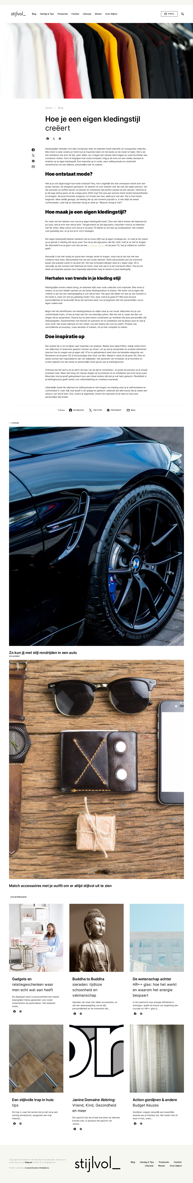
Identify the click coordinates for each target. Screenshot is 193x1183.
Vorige (15, 423)
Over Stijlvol (176, 1165)
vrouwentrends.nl (32, 1168)
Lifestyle (149, 1165)
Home (48, 107)
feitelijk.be (44, 1168)
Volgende (14, 656)
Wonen (161, 1165)
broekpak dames (96, 245)
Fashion (178, 1162)
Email (171, 14)
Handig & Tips (147, 1162)
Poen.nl (28, 1162)
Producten (164, 1162)
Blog (60, 107)
